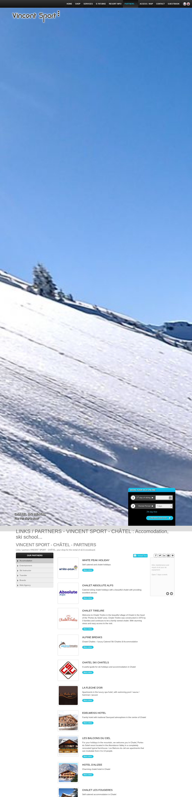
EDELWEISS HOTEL (94, 713)
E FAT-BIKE (101, 4)
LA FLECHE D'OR (92, 687)
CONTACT (160, 4)
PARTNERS (130, 4)
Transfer (22, 575)
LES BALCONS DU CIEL (96, 738)
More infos (88, 570)
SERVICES (88, 4)
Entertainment (25, 565)
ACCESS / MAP (146, 4)
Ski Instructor (24, 570)
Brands (22, 580)
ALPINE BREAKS (92, 637)
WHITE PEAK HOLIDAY (95, 560)
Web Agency (24, 585)
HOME (69, 4)
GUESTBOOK (173, 4)
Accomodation (25, 560)
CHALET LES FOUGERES (97, 790)
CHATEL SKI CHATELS (95, 662)
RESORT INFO (115, 4)
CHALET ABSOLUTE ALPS (97, 585)
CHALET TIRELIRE (93, 610)
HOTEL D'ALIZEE (92, 764)
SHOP (77, 4)
